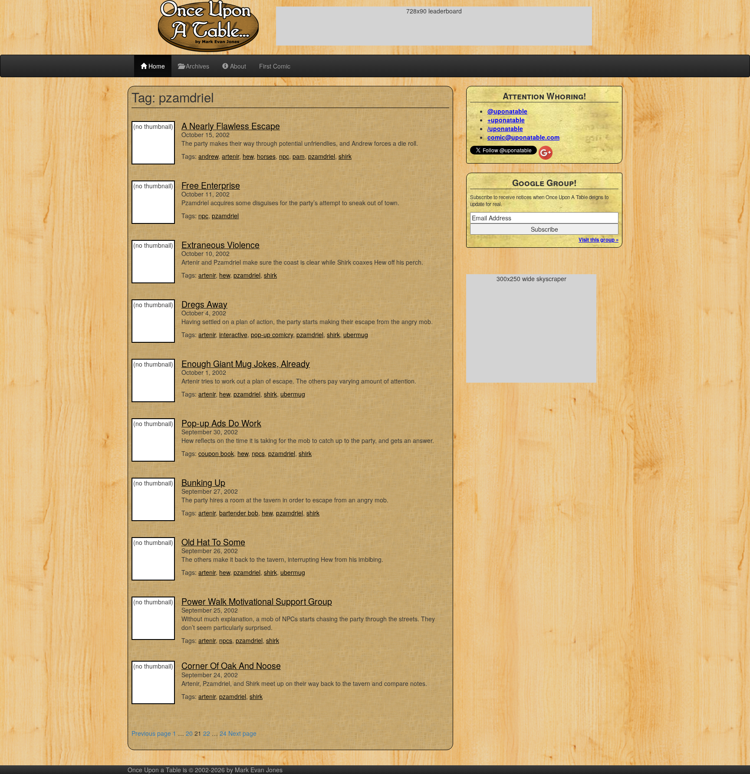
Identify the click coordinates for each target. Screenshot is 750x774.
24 (223, 733)
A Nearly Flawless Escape (230, 125)
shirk (345, 156)
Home (156, 66)
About (237, 66)
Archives (196, 66)
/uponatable (505, 128)
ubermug (355, 334)
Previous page (151, 733)
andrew (208, 156)
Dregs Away (204, 304)
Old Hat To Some (213, 541)
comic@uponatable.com (523, 137)
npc (284, 156)
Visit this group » (598, 239)
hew (248, 156)
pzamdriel (321, 156)
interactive (233, 334)
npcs (258, 453)
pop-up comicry (272, 334)
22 (206, 733)
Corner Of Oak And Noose (231, 665)
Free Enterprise (210, 185)
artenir (230, 156)
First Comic (274, 66)
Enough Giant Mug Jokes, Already (245, 363)
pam (299, 156)
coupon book (216, 453)
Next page (242, 733)
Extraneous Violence (220, 244)
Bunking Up (203, 482)
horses (266, 156)
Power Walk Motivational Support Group (256, 601)
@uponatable (507, 111)
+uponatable (506, 119)
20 (189, 733)
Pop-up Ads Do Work (221, 423)
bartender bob (238, 512)
